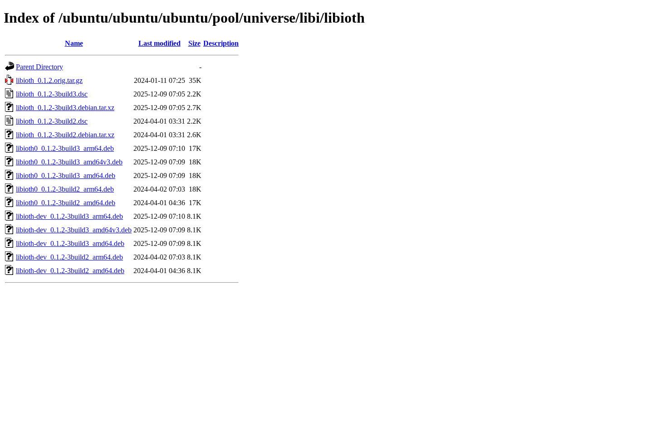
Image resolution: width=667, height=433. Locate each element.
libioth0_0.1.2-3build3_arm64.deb (65, 148)
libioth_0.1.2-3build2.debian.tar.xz (65, 135)
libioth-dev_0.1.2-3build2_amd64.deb (70, 270)
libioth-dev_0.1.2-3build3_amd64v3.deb (74, 230)
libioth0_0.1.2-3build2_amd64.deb (65, 203)
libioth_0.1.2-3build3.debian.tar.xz (65, 107)
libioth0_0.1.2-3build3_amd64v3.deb (69, 162)
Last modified (159, 43)
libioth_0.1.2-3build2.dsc (52, 121)
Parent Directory (39, 67)
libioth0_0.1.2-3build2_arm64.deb (65, 189)
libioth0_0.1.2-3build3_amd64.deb (65, 175)
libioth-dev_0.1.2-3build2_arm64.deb (69, 257)
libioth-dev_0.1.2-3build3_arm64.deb (69, 216)
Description (221, 43)
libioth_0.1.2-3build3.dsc (52, 94)
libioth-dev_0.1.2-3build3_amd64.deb (70, 243)
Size (194, 43)
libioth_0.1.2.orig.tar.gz (49, 80)
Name (74, 43)
